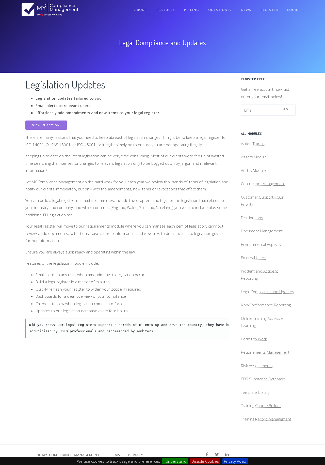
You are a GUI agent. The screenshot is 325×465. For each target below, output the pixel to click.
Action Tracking (253, 143)
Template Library (255, 392)
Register (269, 9)
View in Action (46, 125)
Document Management (262, 230)
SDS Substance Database (263, 378)
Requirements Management (265, 352)
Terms (114, 455)
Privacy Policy (235, 461)
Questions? (220, 9)
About (140, 9)
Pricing (191, 9)
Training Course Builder (261, 405)
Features (165, 9)
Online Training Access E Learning (262, 322)
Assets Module (254, 156)
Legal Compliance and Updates (267, 291)
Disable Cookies (205, 461)
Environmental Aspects (261, 244)
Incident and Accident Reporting (259, 274)
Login (293, 9)
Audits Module (253, 170)
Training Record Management (266, 419)
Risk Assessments (257, 365)
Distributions (252, 217)
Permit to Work (254, 338)
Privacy (135, 455)
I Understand (175, 461)
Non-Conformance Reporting (266, 304)
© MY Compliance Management (68, 455)
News (246, 9)
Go (285, 109)
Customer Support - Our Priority (262, 200)
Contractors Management (263, 183)
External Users (253, 257)
